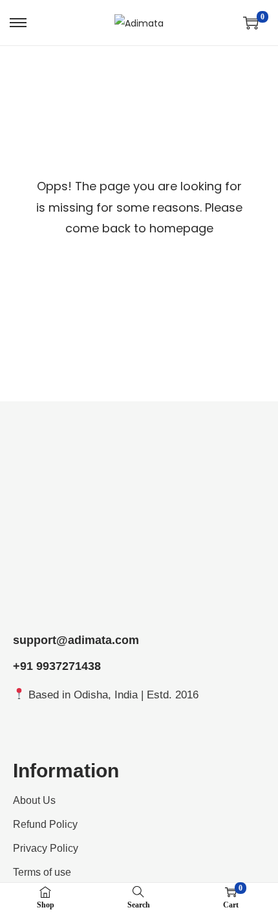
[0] (251, 22)
